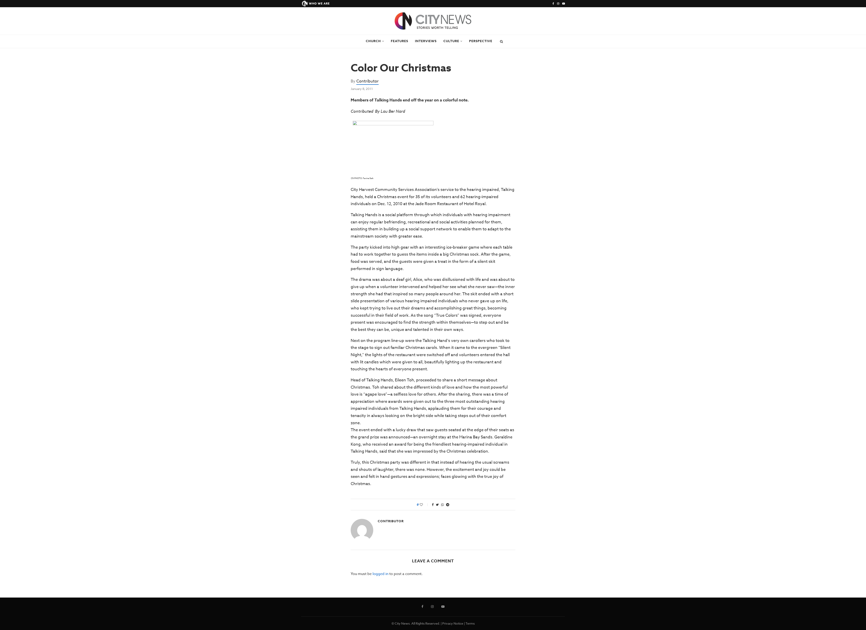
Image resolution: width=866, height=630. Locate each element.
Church (373, 41)
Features (399, 41)
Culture (451, 41)
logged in (380, 574)
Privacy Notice (452, 623)
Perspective (480, 41)
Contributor (367, 81)
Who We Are (319, 3)
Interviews (426, 41)
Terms (470, 623)
